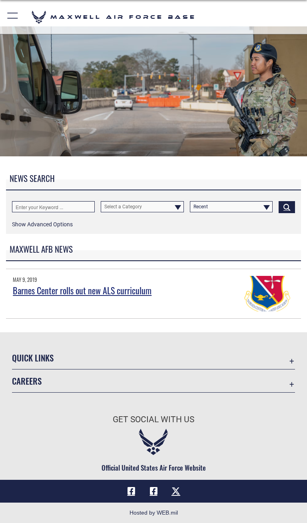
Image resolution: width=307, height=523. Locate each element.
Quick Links (33, 357)
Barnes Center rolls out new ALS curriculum (82, 290)
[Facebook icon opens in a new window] (131, 491)
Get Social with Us (153, 419)
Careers (27, 381)
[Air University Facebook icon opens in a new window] (153, 491)
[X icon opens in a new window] (176, 491)
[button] (13, 17)
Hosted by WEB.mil (154, 512)
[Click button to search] (287, 206)
